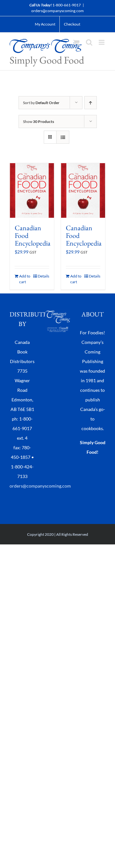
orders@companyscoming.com (57, 10)
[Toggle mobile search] (89, 42)
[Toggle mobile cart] (76, 42)
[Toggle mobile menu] (102, 42)
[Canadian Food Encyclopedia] (32, 190)
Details (43, 276)
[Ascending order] (90, 102)
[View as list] (63, 137)
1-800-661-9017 (66, 5)
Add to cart (24, 279)
